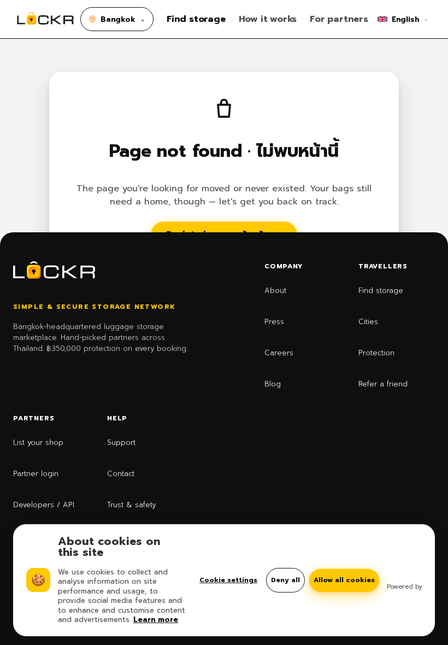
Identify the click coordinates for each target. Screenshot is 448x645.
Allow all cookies (344, 580)
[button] (117, 19)
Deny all (285, 580)
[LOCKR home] (45, 19)
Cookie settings (228, 580)
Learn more (155, 619)
